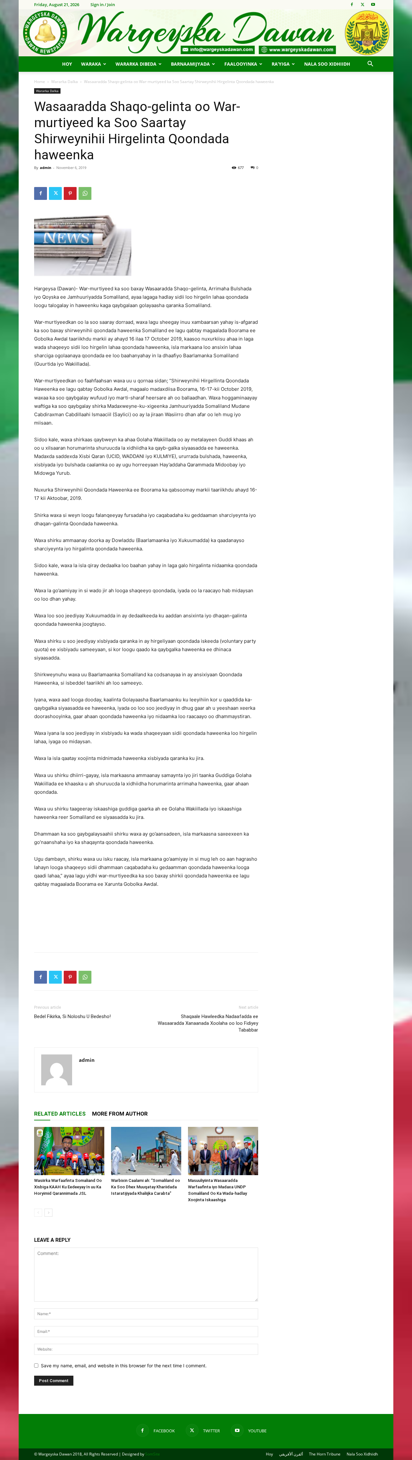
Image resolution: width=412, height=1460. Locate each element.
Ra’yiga (281, 64)
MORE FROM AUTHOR (120, 1113)
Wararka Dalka (64, 81)
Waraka (91, 64)
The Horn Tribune (325, 1454)
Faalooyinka (240, 64)
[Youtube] (373, 4)
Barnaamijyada (190, 64)
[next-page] (48, 1213)
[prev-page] (38, 1213)
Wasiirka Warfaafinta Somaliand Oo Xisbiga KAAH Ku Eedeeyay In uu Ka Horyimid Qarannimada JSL (68, 1187)
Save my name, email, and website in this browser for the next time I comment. (124, 1365)
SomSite (152, 1454)
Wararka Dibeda (136, 64)
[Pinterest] (70, 193)
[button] (370, 64)
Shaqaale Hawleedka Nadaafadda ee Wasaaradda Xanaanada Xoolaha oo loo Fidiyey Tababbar (208, 1023)
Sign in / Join (102, 4)
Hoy (67, 64)
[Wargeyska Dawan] (206, 32)
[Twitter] (362, 4)
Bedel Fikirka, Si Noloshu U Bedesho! (72, 1016)
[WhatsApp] (85, 193)
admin (45, 167)
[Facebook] (352, 4)
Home (39, 81)
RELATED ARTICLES (60, 1113)
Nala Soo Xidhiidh (327, 64)
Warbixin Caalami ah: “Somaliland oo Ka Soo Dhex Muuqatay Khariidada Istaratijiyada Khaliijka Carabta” (145, 1187)
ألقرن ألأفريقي (291, 1454)
